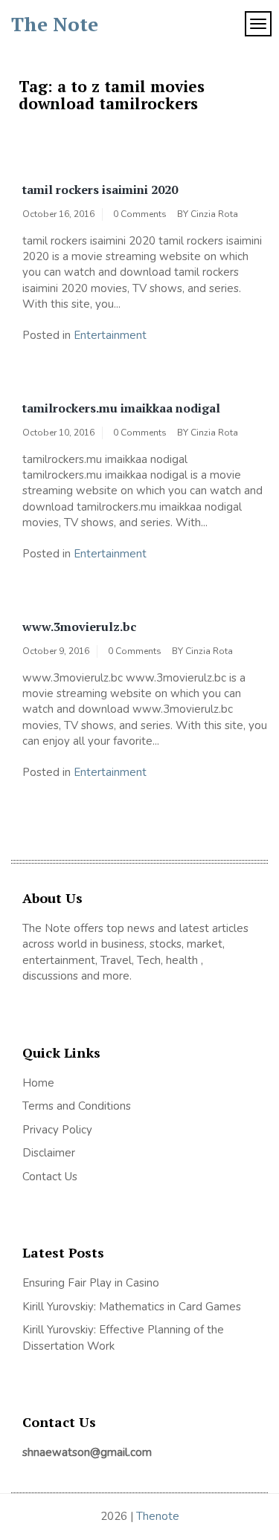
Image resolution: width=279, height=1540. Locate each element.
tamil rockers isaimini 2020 (100, 189)
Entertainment (110, 335)
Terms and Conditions (76, 1106)
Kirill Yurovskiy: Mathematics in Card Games (131, 1306)
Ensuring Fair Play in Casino (90, 1282)
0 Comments (140, 214)
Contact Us (49, 1176)
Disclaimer (48, 1152)
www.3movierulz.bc (79, 626)
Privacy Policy (57, 1129)
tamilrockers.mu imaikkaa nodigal (121, 408)
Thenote (157, 1516)
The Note (54, 23)
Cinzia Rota (214, 214)
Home (38, 1082)
